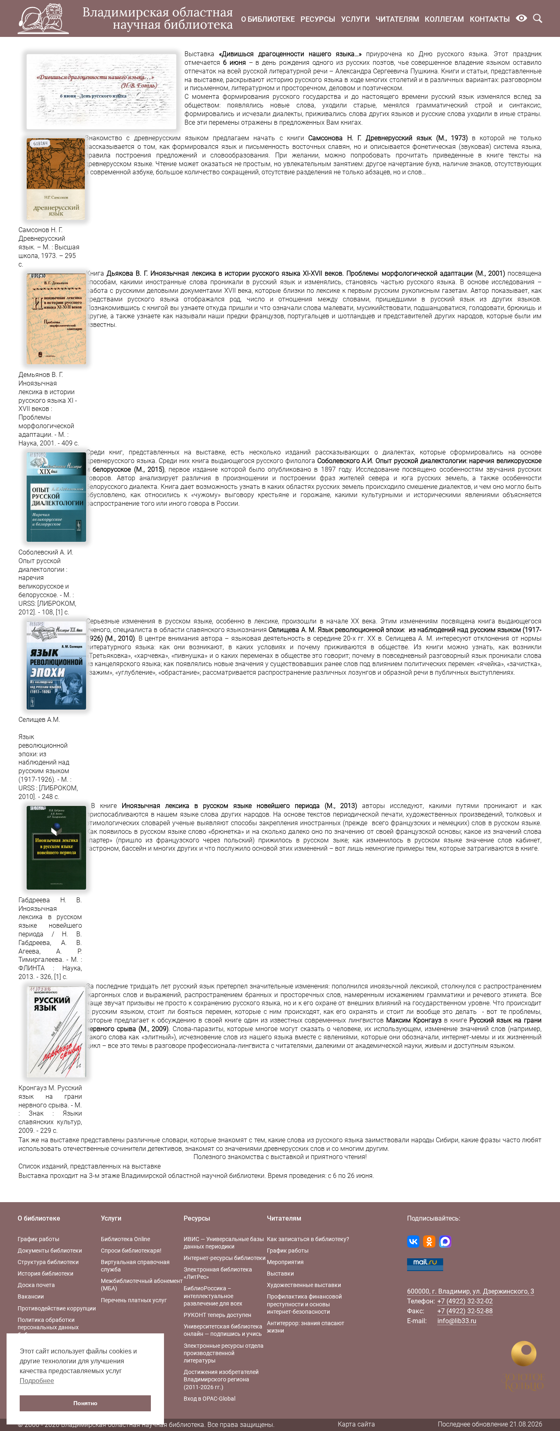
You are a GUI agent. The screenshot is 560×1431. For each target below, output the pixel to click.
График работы (38, 1239)
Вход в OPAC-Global (209, 1398)
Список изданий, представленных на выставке (89, 1166)
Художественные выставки (304, 1285)
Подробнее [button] (37, 1380)
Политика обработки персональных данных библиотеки (48, 1327)
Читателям (397, 19)
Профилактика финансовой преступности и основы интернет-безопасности (304, 1304)
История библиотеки (45, 1273)
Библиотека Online (125, 1239)
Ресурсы (317, 19)
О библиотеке (268, 19)
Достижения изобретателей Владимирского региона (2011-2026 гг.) (221, 1379)
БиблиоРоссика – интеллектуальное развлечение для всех (213, 1295)
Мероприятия (285, 1262)
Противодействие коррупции (57, 1308)
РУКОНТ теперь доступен (217, 1315)
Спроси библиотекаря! (131, 1250)
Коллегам (444, 19)
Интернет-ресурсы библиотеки (225, 1258)
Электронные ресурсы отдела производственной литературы (224, 1353)
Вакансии (31, 1296)
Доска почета (36, 1285)
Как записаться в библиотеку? (308, 1239)
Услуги (355, 19)
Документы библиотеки (50, 1250)
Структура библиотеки (48, 1262)
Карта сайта (356, 1424)
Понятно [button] (85, 1403)
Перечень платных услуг (134, 1300)
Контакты (490, 19)
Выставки (280, 1273)
